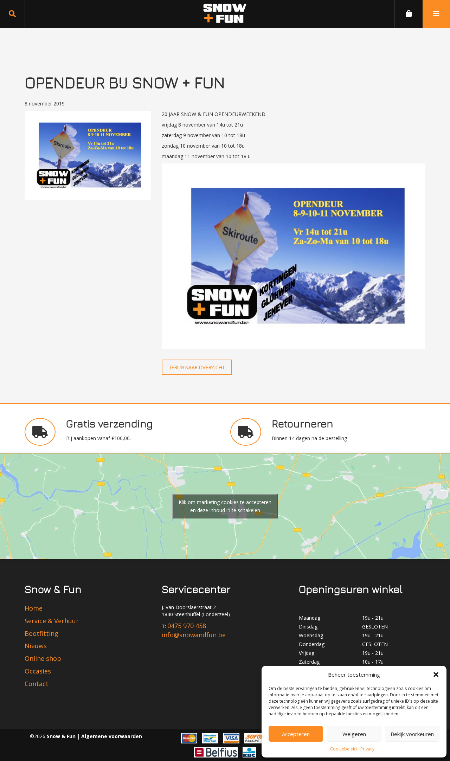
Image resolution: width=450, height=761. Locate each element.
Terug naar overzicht (197, 367)
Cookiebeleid (343, 749)
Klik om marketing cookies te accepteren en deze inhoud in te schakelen (225, 506)
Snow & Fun (62, 736)
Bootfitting (41, 633)
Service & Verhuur (52, 621)
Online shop (43, 658)
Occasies (38, 671)
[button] (435, 674)
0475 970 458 (186, 625)
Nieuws (36, 645)
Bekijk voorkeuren (412, 733)
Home (34, 608)
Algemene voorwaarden (111, 736)
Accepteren (296, 733)
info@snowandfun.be (194, 635)
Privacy (367, 749)
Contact (37, 683)
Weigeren (354, 733)
